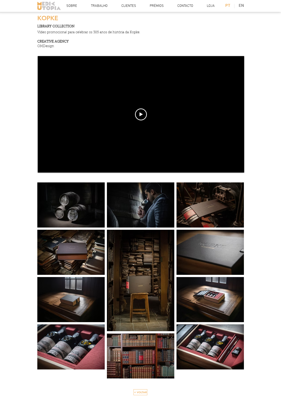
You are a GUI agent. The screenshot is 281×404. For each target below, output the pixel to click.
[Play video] (141, 114)
